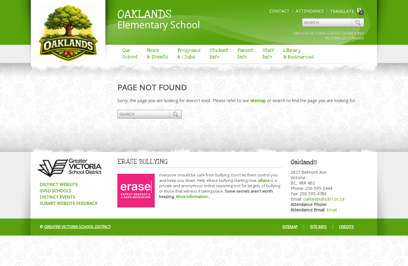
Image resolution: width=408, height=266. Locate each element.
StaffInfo (268, 53)
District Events (57, 197)
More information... (193, 196)
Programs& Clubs (188, 53)
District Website (59, 184)
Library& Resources (298, 53)
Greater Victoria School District (77, 226)
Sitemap (290, 226)
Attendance (310, 11)
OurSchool (130, 53)
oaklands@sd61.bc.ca (323, 199)
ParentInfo (245, 53)
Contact (279, 11)
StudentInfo (219, 53)
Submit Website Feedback (69, 203)
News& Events (157, 53)
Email (331, 210)
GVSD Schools (55, 190)
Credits (346, 226)
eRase (264, 180)
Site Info (318, 226)
